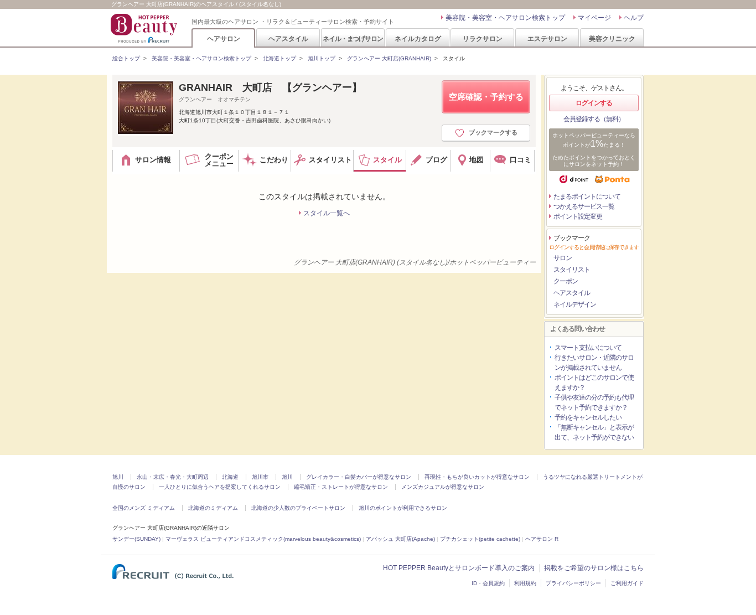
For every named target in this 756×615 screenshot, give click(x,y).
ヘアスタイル (288, 38)
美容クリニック (612, 38)
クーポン (565, 281)
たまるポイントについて (586, 196)
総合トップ (126, 58)
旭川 (117, 477)
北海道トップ (279, 58)
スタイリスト (571, 269)
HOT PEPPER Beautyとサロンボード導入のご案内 (459, 568)
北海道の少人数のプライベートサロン (298, 508)
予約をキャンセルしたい (588, 417)
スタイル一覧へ (326, 213)
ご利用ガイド (627, 583)
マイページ (594, 18)
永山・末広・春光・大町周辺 (173, 477)
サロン (562, 258)
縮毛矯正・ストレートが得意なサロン (341, 487)
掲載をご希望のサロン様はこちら (594, 568)
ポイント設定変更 (577, 216)
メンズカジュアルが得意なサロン (442, 487)
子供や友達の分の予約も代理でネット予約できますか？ (594, 402)
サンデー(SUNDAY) (136, 539)
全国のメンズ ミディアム (143, 508)
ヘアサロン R (541, 539)
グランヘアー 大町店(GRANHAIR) (389, 58)
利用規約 (525, 583)
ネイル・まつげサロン (352, 38)
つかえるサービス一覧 (583, 206)
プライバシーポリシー (573, 583)
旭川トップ (321, 58)
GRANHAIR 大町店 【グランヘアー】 (270, 87)
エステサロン (547, 38)
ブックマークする (493, 132)
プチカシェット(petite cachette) (480, 539)
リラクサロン (483, 38)
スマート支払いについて (588, 348)
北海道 (230, 477)
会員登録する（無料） (593, 119)
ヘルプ (634, 18)
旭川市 (260, 477)
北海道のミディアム (213, 508)
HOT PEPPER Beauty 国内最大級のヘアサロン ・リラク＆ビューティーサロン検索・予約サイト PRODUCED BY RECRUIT (145, 28)
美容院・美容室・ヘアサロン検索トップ (505, 18)
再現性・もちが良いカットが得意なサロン (477, 477)
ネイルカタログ (418, 38)
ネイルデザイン (574, 304)
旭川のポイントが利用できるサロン (403, 508)
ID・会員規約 (488, 583)
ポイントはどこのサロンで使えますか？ (594, 382)
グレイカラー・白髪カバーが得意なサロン (358, 477)
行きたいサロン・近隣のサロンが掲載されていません (594, 362)
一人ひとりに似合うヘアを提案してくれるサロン (220, 487)
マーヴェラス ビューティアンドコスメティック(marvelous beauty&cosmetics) (263, 539)
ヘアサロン (223, 38)
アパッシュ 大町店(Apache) (400, 539)
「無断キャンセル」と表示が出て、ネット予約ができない (594, 432)
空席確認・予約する (486, 96)
